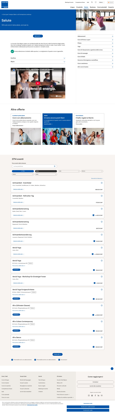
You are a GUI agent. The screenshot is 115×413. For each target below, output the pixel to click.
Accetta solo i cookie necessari (88, 406)
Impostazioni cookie (88, 403)
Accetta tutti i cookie (88, 410)
